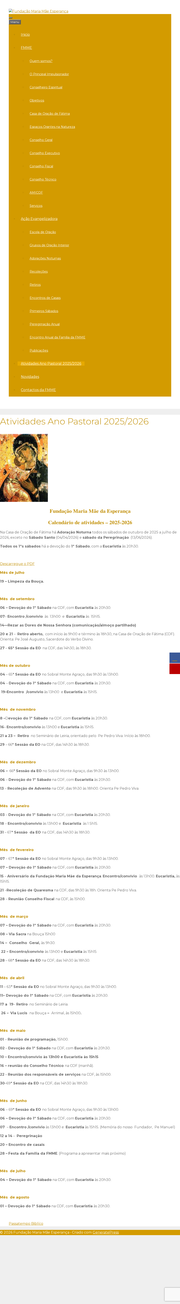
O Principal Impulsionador (49, 74)
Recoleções (39, 272)
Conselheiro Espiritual (46, 87)
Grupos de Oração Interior (49, 245)
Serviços (36, 206)
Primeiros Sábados (44, 311)
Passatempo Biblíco (26, 1224)
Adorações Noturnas (45, 258)
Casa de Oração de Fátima (50, 114)
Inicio (25, 34)
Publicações (39, 350)
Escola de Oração (43, 232)
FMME (26, 48)
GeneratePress (106, 1232)
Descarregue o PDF (17, 564)
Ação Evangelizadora (39, 219)
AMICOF (36, 193)
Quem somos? (41, 61)
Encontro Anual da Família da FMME (57, 337)
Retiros (35, 285)
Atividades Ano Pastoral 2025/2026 (51, 363)
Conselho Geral (41, 140)
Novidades (30, 377)
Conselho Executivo (45, 153)
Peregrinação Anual (45, 324)
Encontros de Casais (45, 298)
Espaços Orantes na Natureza (52, 127)
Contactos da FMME (38, 390)
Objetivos (37, 100)
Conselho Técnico (43, 179)
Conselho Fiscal (41, 166)
